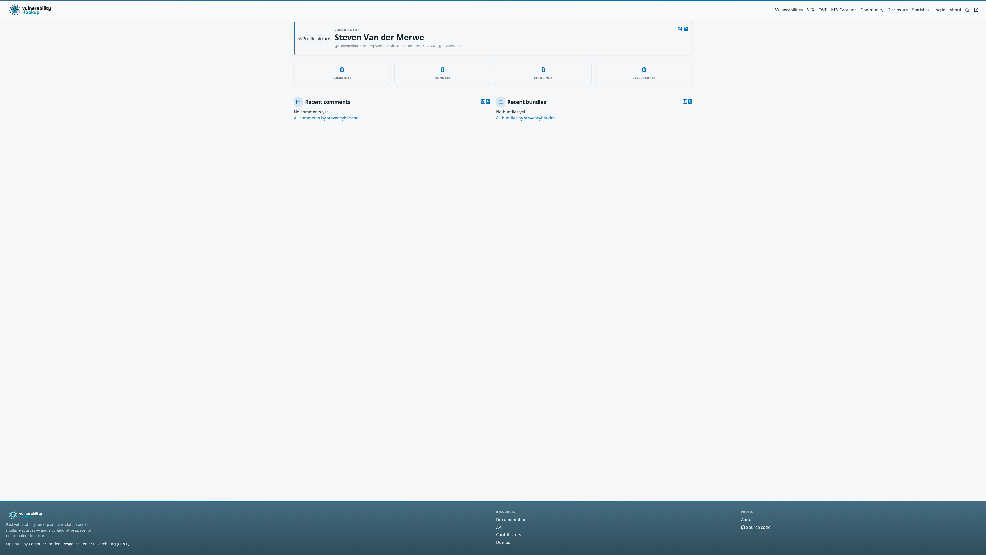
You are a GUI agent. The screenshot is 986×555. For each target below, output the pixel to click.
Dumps (503, 542)
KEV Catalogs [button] (844, 10)
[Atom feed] (680, 29)
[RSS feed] (686, 29)
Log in (939, 10)
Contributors (508, 535)
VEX (810, 10)
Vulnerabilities (789, 10)
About (955, 10)
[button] (967, 10)
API (499, 527)
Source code (757, 527)
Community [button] (872, 10)
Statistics (921, 10)
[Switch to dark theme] (976, 10)
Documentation (511, 519)
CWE (822, 10)
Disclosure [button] (897, 10)
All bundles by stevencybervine (526, 118)
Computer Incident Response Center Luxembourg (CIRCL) (79, 543)
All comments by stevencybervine (326, 118)
